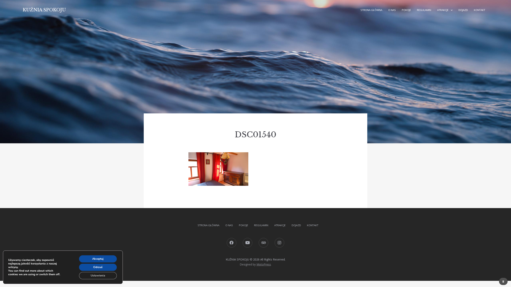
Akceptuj (98, 259)
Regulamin (424, 10)
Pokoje (406, 10)
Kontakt (479, 10)
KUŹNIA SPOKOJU (44, 10)
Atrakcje (443, 10)
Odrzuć (98, 267)
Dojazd (463, 10)
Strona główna (371, 10)
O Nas (392, 10)
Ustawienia (98, 275)
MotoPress (263, 264)
